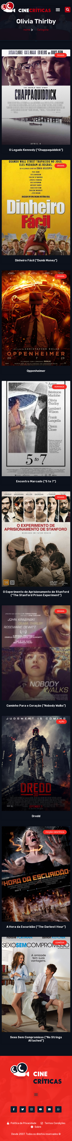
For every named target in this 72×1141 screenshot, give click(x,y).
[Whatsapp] (58, 1109)
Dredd (36, 816)
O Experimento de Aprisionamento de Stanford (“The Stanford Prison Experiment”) (36, 593)
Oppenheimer (36, 371)
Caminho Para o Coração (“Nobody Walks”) (36, 705)
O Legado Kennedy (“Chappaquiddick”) (36, 150)
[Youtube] (40, 1109)
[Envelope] (49, 1109)
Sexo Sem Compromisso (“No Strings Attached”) (36, 1039)
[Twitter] (23, 1109)
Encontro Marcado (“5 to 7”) (36, 481)
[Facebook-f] (14, 1109)
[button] (57, 9)
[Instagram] (31, 1109)
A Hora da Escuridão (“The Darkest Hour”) (36, 926)
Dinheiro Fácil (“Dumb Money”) (36, 260)
